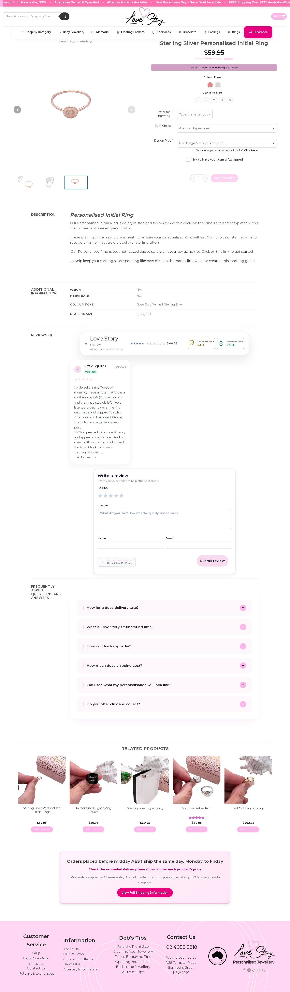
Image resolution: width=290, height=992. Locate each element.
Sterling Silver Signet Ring (145, 808)
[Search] (64, 16)
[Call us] (263, 970)
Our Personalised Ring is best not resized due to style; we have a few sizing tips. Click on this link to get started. (162, 251)
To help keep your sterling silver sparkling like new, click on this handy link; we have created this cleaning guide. (162, 261)
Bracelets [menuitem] (189, 32)
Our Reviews (73, 954)
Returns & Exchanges (36, 973)
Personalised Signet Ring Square (93, 810)
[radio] (210, 85)
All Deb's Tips (133, 972)
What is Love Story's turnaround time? (120, 627)
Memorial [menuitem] (102, 32)
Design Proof (163, 140)
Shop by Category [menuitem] (38, 32)
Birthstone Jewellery (133, 967)
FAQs (36, 953)
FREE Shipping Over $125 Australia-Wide (246, 2)
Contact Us (36, 968)
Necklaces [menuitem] (163, 32)
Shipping (36, 963)
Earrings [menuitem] (214, 32)
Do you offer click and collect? (113, 704)
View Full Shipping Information (145, 893)
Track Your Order (36, 958)
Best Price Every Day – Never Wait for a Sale (174, 2)
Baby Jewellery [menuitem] (73, 32)
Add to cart (224, 178)
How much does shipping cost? (114, 666)
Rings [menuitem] (236, 32)
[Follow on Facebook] (244, 970)
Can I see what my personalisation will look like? (129, 685)
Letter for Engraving (163, 114)
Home (63, 41)
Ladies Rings (85, 41)
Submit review (212, 561)
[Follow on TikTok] (253, 970)
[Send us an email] (258, 970)
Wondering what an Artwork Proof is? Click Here (227, 150)
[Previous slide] (17, 109)
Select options (42, 829)
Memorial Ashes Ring (196, 808)
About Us (71, 949)
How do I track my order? (109, 646)
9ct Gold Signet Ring (248, 808)
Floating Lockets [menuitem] (132, 32)
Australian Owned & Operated (63, 2)
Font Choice (163, 126)
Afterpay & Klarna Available (113, 2)
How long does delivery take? (112, 608)
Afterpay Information (80, 969)
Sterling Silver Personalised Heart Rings (42, 810)
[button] (279, 16)
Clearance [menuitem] (261, 32)
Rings (72, 41)
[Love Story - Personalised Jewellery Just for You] (145, 16)
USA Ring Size (212, 92)
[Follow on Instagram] (249, 970)
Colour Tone (212, 77)
